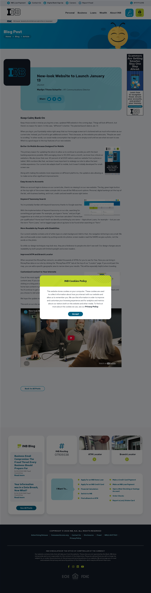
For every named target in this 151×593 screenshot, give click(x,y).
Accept (75, 314)
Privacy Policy (91, 307)
